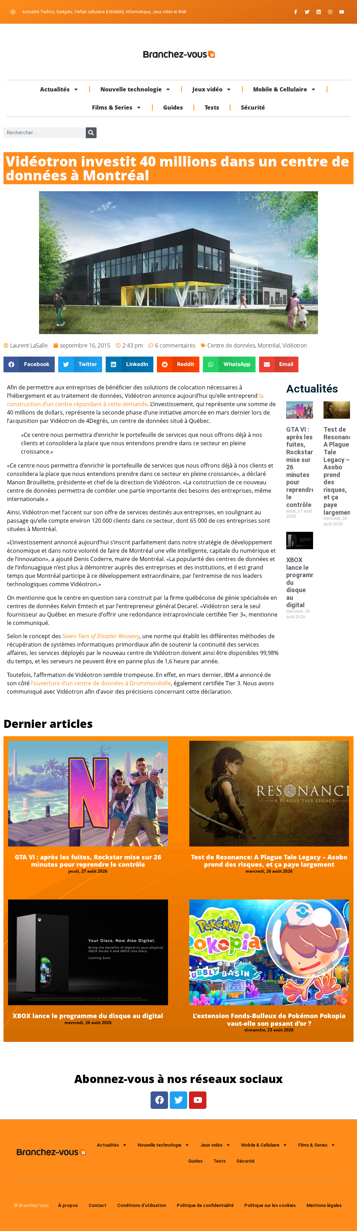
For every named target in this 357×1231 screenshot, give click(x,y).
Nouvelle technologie (131, 89)
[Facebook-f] (296, 12)
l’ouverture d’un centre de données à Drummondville (101, 683)
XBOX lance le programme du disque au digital (88, 1016)
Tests (212, 107)
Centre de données (231, 345)
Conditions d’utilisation (141, 1205)
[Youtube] (342, 12)
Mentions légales (324, 1205)
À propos (68, 1205)
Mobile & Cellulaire (280, 89)
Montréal (269, 345)
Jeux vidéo (207, 89)
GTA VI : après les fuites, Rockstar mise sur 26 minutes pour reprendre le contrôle (88, 861)
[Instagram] (330, 12)
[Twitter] (307, 12)
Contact (97, 1205)
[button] (29, 364)
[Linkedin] (319, 12)
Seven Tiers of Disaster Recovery (100, 636)
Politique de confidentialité (205, 1205)
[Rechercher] (91, 132)
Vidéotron (294, 345)
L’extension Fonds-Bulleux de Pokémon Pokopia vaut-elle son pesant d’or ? (269, 1020)
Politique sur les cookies (270, 1205)
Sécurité (253, 107)
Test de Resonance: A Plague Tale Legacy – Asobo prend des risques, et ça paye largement (269, 861)
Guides (173, 107)
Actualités (55, 89)
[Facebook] (159, 1100)
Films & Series (112, 107)
